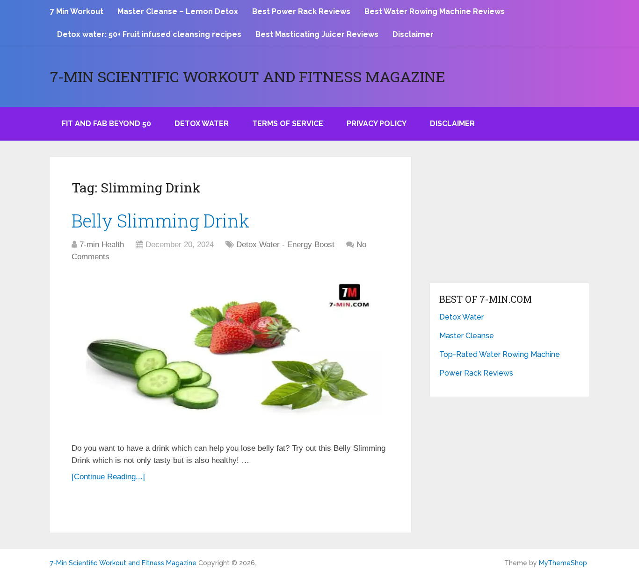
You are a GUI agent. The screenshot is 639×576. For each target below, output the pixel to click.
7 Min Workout (76, 11)
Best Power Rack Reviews (301, 11)
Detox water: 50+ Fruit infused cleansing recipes (149, 34)
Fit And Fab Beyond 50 (106, 123)
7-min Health (102, 244)
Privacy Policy (377, 123)
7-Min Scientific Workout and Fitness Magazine (247, 76)
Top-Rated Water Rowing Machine (499, 354)
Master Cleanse (466, 335)
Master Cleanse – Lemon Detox (177, 11)
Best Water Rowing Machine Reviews (434, 11)
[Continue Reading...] (108, 476)
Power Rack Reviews (476, 373)
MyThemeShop (563, 563)
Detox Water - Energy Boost (285, 244)
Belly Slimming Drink (160, 220)
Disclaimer (413, 34)
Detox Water (201, 123)
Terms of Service (287, 123)
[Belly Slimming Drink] (231, 353)
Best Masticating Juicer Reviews (316, 34)
